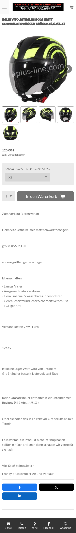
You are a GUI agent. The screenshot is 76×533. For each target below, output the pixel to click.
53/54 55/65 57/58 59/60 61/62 (27, 169)
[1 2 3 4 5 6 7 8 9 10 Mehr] (8, 196)
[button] (10, 114)
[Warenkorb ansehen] (71, 7)
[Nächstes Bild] (68, 69)
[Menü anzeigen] (4, 7)
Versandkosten (16, 154)
